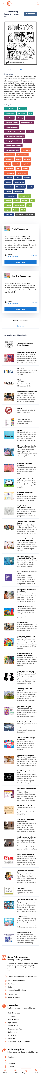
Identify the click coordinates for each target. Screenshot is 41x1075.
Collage (18, 178)
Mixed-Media (20, 187)
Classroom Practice (12, 122)
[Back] (3, 3)
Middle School (10, 113)
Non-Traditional (19, 205)
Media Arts (27, 141)
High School (21, 113)
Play (18, 168)
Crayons (8, 201)
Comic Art (27, 178)
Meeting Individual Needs (13, 145)
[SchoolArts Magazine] (21, 3)
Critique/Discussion (12, 127)
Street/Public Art (11, 196)
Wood (23, 210)
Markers (8, 205)
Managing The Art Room (13, 141)
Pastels (15, 210)
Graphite (25, 201)
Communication (22, 155)
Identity (16, 164)
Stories (25, 168)
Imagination (25, 164)
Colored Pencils (24, 196)
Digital (16, 201)
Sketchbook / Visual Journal (24, 214)
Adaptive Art (9, 118)
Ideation (30, 132)
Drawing (8, 182)
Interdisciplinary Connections (15, 136)
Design (18, 159)
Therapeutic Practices (12, 150)
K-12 (30, 113)
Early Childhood (10, 109)
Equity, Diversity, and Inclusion (15, 132)
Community (9, 159)
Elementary (22, 109)
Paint (29, 205)
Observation (9, 168)
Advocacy (20, 118)
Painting (8, 191)
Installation (9, 187)
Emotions (27, 159)
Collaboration (10, 155)
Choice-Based (13, 1025)
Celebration (26, 150)
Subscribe (30, 14)
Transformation (22, 173)
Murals (30, 187)
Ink (32, 201)
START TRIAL (20, 262)
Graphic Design (19, 182)
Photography (18, 191)
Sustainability (10, 173)
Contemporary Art (26, 122)
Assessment (30, 118)
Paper (7, 210)
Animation (9, 178)
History (8, 164)
